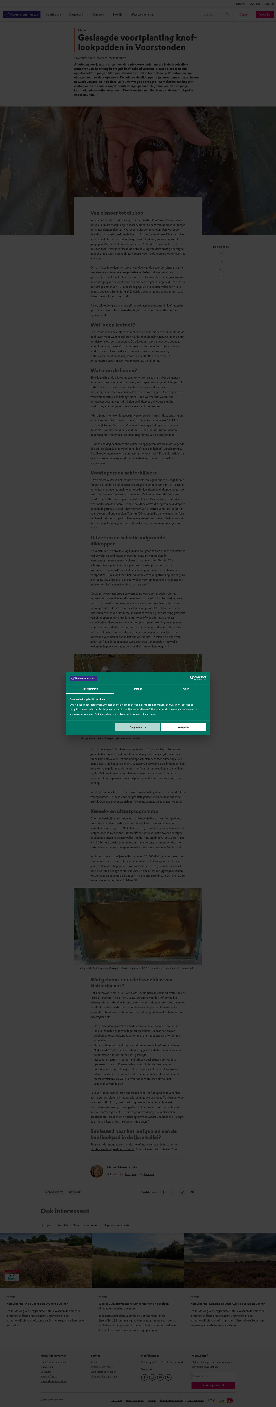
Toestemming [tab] (90, 688)
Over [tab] (186, 688)
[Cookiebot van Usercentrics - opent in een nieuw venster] (192, 678)
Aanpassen (136, 727)
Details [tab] (138, 688)
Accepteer (183, 727)
